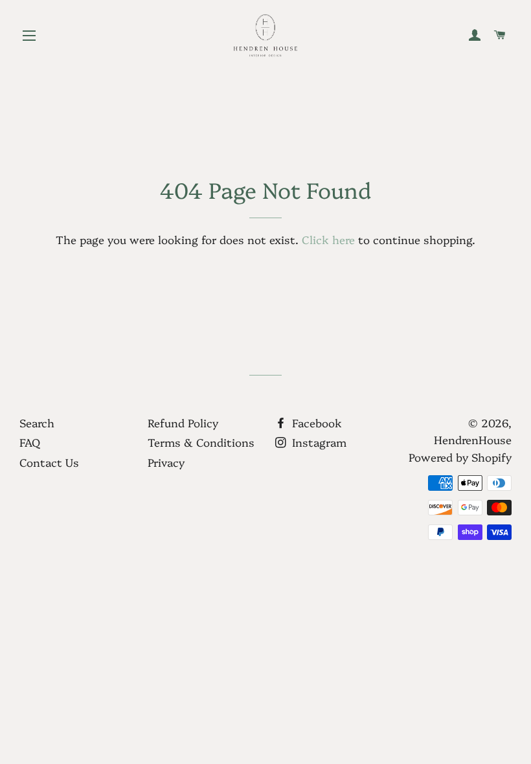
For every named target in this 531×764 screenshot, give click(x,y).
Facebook (315, 422)
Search (36, 422)
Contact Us (49, 462)
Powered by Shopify (460, 456)
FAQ (29, 441)
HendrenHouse (473, 439)
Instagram (317, 441)
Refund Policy (183, 422)
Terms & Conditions (201, 441)
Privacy (166, 462)
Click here (328, 239)
